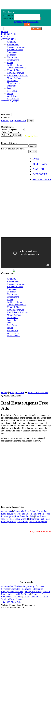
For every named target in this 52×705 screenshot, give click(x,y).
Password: (8, 18)
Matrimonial (12, 80)
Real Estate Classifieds (38, 392)
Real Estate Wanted (19, 519)
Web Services (13, 98)
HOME (4, 31)
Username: (8, 15)
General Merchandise (16, 67)
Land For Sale (37, 514)
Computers (12, 52)
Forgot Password (31, 21)
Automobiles (13, 44)
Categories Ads (17, 392)
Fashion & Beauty (15, 65)
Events (10, 62)
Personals (11, 85)
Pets (9, 88)
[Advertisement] (26, 209)
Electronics (12, 57)
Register (18, 21)
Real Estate (12, 91)
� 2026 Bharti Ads (12, 602)
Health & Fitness (14, 70)
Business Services (15, 49)
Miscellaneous (13, 83)
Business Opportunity (17, 47)
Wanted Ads (12, 96)
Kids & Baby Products (17, 75)
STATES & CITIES (10, 101)
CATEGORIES (8, 39)
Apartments (6, 511)
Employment (13, 60)
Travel (10, 93)
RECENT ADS (8, 34)
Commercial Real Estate (24, 511)
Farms (40, 511)
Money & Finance (15, 78)
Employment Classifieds (12, 591)
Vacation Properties (38, 521)
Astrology (11, 42)
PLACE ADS (7, 36)
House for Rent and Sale (18, 514)
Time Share (22, 521)
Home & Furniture (15, 73)
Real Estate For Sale (24, 516)
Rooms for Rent (36, 519)
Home (4, 392)
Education (11, 55)
